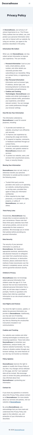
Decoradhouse (19, 430)
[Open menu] (29, 3)
